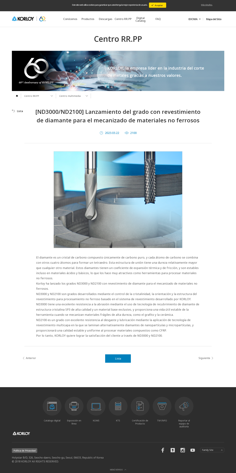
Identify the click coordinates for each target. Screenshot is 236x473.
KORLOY (29, 19)
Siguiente (204, 358)
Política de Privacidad (24, 450)
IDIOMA (192, 19)
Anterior (31, 358)
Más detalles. (206, 4)
